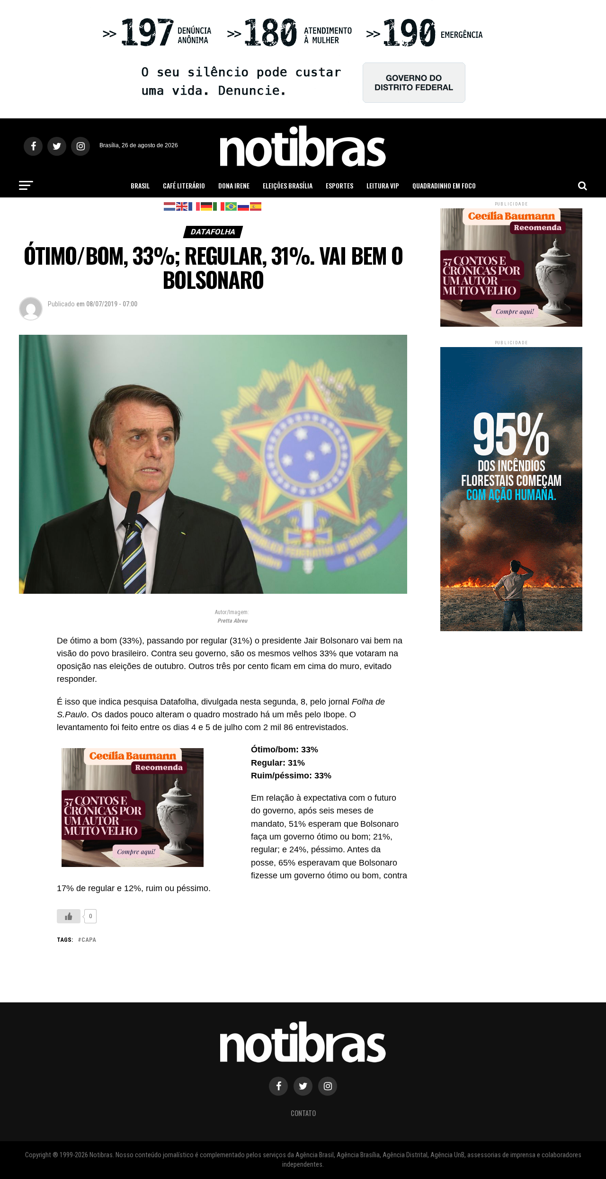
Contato (303, 1113)
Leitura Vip (382, 185)
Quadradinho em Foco (444, 185)
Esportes (339, 185)
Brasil (140, 185)
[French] (194, 205)
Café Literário (184, 185)
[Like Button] (68, 916)
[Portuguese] (231, 205)
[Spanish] (256, 205)
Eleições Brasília (287, 185)
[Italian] (219, 205)
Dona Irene (234, 185)
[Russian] (244, 205)
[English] (182, 205)
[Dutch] (170, 205)
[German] (207, 205)
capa (88, 940)
